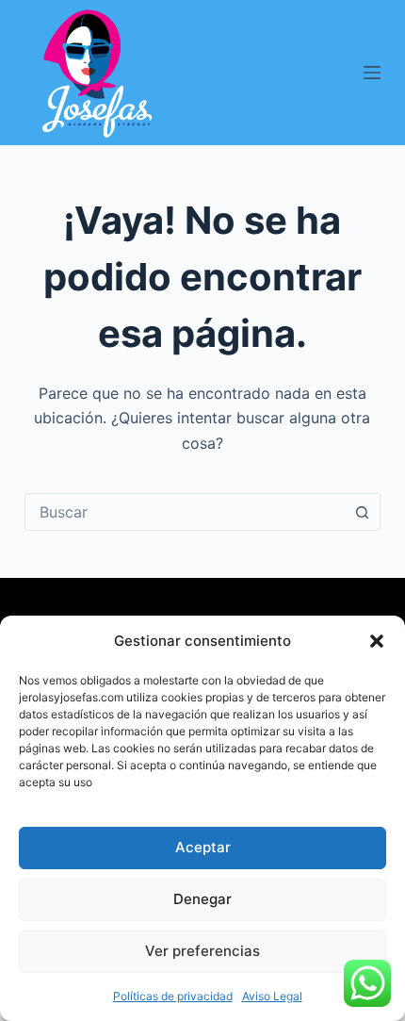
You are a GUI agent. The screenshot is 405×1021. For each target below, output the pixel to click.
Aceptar (203, 847)
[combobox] (184, 512)
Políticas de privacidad (173, 996)
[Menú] (372, 72)
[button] (376, 641)
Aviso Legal (272, 996)
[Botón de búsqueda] (362, 512)
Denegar (202, 899)
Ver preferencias (202, 951)
